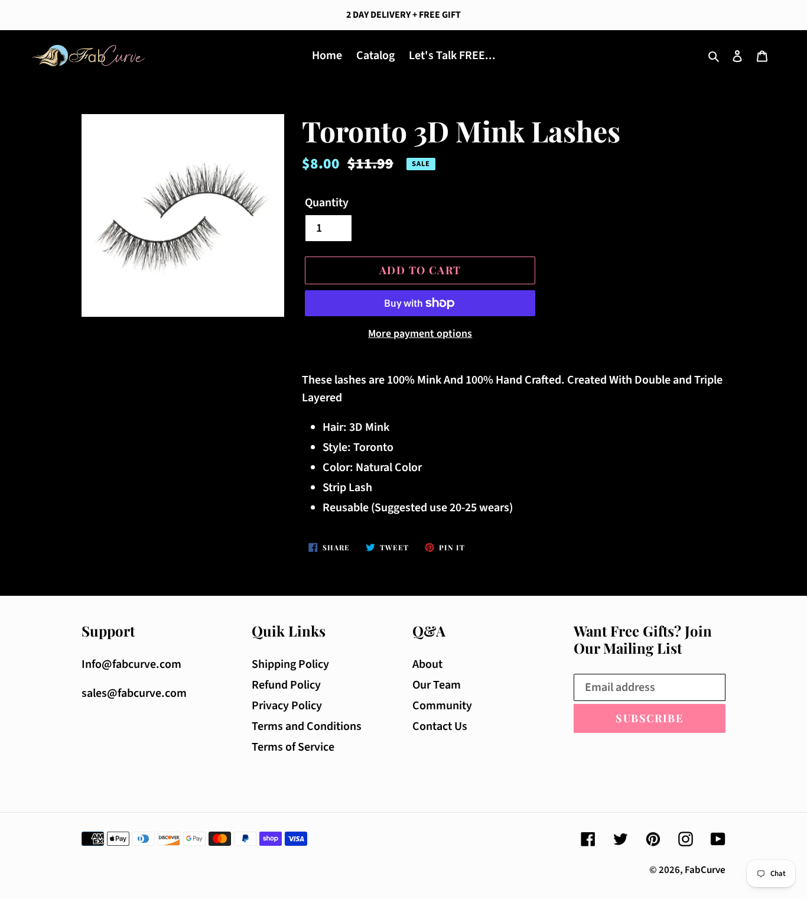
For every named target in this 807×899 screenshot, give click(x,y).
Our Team (436, 685)
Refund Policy (286, 685)
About (427, 664)
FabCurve (705, 870)
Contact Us (439, 726)
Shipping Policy (290, 664)
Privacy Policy (287, 705)
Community (442, 705)
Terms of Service (293, 747)
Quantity (327, 202)
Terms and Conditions (307, 726)
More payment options (420, 333)
